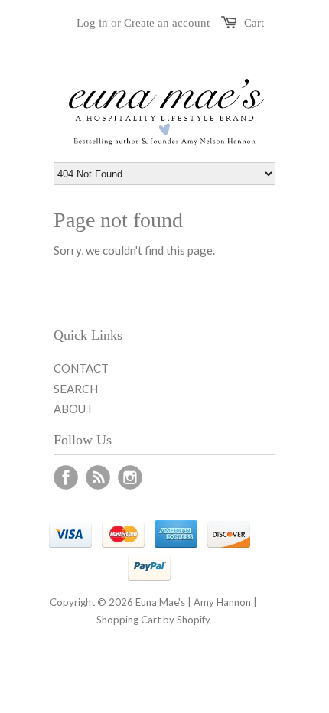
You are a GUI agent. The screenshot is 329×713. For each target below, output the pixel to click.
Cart (254, 23)
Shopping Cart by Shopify (153, 620)
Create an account (167, 23)
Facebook (66, 477)
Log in (92, 23)
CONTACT (81, 368)
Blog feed (98, 477)
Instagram (130, 477)
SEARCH (76, 389)
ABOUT (73, 408)
